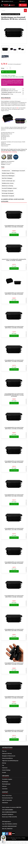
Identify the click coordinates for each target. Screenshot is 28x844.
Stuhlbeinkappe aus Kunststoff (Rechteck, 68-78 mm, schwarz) (14, 630)
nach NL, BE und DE (11, 92)
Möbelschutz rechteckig (7, 185)
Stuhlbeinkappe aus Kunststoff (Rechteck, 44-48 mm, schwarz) (14, 327)
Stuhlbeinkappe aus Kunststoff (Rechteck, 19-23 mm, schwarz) (14, 529)
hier (17, 107)
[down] (10, 69)
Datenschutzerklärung (7, 758)
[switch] (3, 842)
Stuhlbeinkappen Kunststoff (18, 170)
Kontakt (4, 772)
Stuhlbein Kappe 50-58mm (8, 173)
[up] (10, 67)
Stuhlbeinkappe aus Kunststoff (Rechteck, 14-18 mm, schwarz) (14, 361)
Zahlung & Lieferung (7, 753)
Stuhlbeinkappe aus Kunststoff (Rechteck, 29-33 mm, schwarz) (14, 495)
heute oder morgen (8, 89)
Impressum (4, 767)
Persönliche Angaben (7, 779)
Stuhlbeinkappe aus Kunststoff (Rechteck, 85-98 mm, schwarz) (14, 562)
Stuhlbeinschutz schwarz (8, 183)
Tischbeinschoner (6, 170)
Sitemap (4, 763)
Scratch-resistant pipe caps (8, 180)
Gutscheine (4, 788)
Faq (3, 765)
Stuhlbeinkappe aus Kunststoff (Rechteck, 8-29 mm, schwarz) (14, 596)
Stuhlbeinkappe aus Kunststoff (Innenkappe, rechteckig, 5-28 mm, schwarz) (14, 395)
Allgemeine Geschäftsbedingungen (10, 760)
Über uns (4, 751)
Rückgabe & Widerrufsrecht (8, 755)
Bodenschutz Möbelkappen (8, 175)
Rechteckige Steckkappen (8, 193)
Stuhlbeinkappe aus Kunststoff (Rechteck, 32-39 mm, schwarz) (14, 697)
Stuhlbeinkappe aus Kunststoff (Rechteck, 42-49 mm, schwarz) (14, 663)
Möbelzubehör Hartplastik (8, 195)
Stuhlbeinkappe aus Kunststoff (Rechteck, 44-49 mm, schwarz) (14, 428)
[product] (14, 214)
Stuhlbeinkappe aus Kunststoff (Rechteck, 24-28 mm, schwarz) (14, 462)
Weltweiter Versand (9, 90)
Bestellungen (5, 781)
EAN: (2, 162)
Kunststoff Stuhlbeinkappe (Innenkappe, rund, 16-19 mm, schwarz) (14, 260)
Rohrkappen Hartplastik (7, 190)
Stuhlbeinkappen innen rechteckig (9, 151)
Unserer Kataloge (6, 770)
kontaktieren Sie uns (8, 1)
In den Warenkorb (8, 72)
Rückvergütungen (6, 784)
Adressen (4, 786)
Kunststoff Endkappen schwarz (9, 188)
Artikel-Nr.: (3, 161)
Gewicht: (3, 164)
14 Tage (7, 94)
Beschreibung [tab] (6, 98)
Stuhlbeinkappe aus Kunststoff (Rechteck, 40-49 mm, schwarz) (14, 226)
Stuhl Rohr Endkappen (7, 178)
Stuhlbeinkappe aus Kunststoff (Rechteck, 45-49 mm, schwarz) (14, 293)
